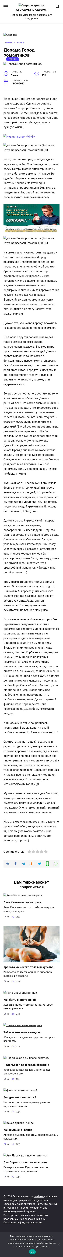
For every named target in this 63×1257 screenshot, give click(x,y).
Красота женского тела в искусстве (29, 967)
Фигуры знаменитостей (20, 1097)
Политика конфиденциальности (23, 1222)
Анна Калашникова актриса (22, 902)
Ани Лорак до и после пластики (25, 1162)
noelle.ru (39, 1196)
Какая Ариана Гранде (18, 1130)
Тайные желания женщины (22, 1032)
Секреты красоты (31, 10)
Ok (32, 1251)
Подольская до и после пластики (26, 1065)
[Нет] (58, 1244)
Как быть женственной (20, 999)
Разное (12, 59)
